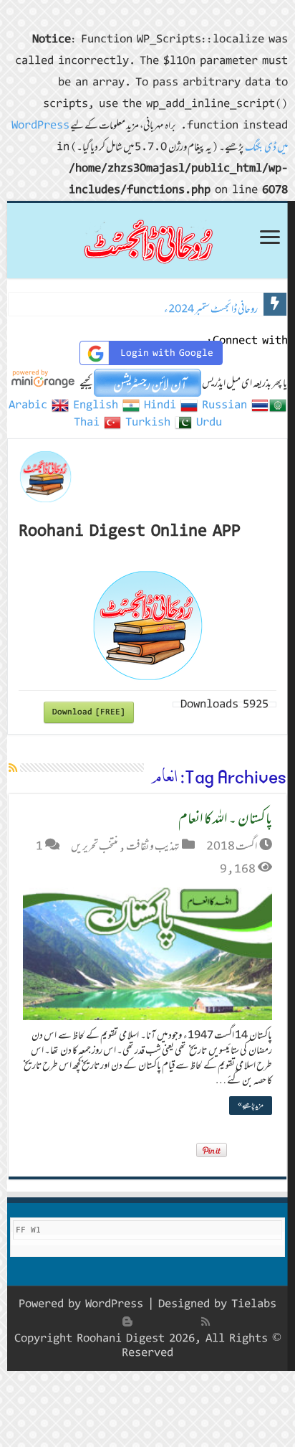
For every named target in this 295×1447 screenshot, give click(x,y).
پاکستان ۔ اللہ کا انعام (225, 817)
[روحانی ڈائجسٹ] (147, 241)
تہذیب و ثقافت (153, 846)
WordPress (114, 1303)
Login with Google (166, 353)
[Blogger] (127, 1321)
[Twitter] (174, 1321)
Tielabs (253, 1303)
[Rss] (205, 1321)
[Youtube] (143, 1321)
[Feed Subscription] (13, 768)
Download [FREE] (88, 712)
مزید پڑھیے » (250, 1105)
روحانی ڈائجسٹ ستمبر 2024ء (211, 308)
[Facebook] (190, 1321)
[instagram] (111, 1321)
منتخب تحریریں (94, 846)
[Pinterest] (159, 1321)
